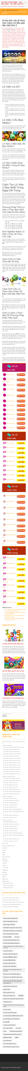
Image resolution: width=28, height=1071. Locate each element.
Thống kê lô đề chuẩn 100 (12, 10)
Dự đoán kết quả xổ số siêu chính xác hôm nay (13, 947)
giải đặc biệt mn (10, 501)
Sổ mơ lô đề (5, 843)
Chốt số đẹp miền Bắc (9, 924)
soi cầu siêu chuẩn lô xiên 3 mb (10, 784)
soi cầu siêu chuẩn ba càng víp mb (11, 749)
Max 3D (5, 863)
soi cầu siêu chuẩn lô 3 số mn (10, 830)
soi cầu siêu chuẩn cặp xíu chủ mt (11, 800)
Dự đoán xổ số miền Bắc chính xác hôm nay (12, 970)
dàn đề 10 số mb (10, 423)
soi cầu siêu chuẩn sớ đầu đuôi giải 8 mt (12, 809)
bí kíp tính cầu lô (21, 31)
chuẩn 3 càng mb (10, 465)
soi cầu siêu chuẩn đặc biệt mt (10, 802)
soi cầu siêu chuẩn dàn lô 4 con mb (11, 771)
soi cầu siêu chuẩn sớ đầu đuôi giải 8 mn (12, 832)
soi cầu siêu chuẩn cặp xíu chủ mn (11, 824)
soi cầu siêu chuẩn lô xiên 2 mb (10, 782)
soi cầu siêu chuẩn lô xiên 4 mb (10, 787)
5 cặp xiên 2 (13, 31)
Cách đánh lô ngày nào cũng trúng (12, 927)
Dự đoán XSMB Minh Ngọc (10, 957)
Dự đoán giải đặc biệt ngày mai (11, 943)
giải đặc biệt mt (10, 563)
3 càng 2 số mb (10, 470)
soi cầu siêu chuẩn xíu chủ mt (10, 817)
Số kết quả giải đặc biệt (16, 1031)
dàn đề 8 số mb (10, 418)
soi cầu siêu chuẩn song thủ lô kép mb (12, 791)
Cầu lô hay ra (7, 38)
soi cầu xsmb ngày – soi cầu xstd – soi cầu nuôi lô (12, 3)
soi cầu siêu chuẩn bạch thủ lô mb (11, 756)
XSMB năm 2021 (7, 1037)
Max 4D (5, 865)
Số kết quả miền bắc (8, 883)
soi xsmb (18, 1028)
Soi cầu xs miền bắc (7, 745)
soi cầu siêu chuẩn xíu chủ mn (10, 841)
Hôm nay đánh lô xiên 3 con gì (14, 39)
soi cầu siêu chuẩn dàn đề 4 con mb (11, 760)
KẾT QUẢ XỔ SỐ (6, 857)
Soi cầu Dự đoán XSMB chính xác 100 (13, 1015)
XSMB (3, 850)
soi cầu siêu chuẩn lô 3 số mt (10, 807)
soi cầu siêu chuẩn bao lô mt (10, 798)
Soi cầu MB (6, 1022)
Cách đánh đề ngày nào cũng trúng (12, 930)
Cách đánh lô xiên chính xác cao (17, 34)
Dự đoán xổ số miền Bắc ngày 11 (11, 974)
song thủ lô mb (10, 384)
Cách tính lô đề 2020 (17, 35)
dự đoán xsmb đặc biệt (9, 963)
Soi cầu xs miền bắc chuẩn (8, 776)
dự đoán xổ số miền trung (10, 986)
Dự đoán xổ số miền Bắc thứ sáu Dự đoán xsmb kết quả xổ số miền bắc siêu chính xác (12, 982)
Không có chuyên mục (9, 995)
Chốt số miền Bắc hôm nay (10, 921)
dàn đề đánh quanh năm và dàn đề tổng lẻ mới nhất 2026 (14, 671)
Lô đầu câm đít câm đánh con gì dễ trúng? (14, 644)
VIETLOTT (4, 859)
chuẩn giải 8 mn (10, 507)
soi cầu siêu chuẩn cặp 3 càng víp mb (12, 758)
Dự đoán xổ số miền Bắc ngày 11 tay (12, 977)
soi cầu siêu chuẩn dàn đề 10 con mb (12, 767)
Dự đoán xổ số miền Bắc (9, 966)
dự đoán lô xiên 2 (7, 950)
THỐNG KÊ (5, 870)
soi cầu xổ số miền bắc (9, 1025)
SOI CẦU (4, 872)
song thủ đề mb (10, 405)
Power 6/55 (5, 867)
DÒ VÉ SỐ (4, 874)
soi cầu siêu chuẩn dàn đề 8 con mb (11, 765)
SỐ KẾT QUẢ (5, 881)
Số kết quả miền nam (8, 887)
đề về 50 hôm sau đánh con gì (11, 1046)
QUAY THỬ (5, 879)
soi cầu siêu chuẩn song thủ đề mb (11, 789)
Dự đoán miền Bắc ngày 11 (10, 954)
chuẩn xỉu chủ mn (11, 495)
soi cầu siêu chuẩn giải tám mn (10, 828)
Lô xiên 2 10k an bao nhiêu (18, 42)
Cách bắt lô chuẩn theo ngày (9, 32)
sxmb (4, 1031)
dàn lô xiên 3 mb (10, 456)
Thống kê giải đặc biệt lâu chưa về (12, 1034)
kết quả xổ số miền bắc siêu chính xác (13, 998)
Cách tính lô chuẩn (6, 35)
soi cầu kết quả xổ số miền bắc (11, 1018)
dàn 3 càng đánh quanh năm (10, 933)
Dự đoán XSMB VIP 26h (9, 960)
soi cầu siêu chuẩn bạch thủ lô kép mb (12, 753)
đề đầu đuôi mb (10, 479)
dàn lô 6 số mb (10, 443)
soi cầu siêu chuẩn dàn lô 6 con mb (11, 773)
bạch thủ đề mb (10, 401)
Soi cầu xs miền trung (7, 796)
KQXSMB (21, 995)
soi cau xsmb (6, 1009)
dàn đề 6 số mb (10, 414)
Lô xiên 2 (9, 42)
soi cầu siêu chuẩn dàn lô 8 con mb (11, 778)
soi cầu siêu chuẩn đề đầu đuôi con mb (12, 780)
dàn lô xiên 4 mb (10, 461)
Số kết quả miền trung (8, 885)
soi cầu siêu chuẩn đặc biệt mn (10, 826)
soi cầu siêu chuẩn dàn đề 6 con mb (11, 762)
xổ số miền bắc (7, 1040)
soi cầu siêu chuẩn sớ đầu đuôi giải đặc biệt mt (13, 812)
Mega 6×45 (5, 861)
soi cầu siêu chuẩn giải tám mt (10, 804)
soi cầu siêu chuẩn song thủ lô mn (11, 838)
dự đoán (17, 937)
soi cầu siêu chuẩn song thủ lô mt (11, 815)
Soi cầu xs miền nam (7, 820)
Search (4, 716)
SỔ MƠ (4, 876)
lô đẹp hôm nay (7, 1001)
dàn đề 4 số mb (10, 410)
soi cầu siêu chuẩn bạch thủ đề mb (11, 751)
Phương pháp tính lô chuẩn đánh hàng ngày (12, 45)
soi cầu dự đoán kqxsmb (9, 1012)
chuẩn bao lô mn (10, 513)
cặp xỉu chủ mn (10, 519)
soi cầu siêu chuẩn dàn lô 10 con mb (11, 769)
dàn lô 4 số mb (10, 427)
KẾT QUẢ (4, 848)
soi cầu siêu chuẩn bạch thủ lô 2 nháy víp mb (13, 747)
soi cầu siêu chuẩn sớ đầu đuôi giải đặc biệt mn (13, 836)
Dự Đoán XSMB (7, 937)
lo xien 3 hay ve (6, 44)
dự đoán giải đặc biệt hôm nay (11, 940)
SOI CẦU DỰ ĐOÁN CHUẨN (14, 1067)
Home (3, 10)
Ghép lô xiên (6, 989)
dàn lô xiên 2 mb (10, 452)
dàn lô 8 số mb (10, 447)
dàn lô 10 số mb (10, 474)
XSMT (3, 854)
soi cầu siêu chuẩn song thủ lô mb (11, 793)
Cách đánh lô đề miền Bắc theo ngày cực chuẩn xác (14, 698)
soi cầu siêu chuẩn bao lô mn (10, 821)
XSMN (3, 852)
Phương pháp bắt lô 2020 (16, 44)
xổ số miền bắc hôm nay (9, 1043)
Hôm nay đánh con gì (8, 992)
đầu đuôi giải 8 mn (11, 530)
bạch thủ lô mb (10, 374)
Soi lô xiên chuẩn (7, 1028)
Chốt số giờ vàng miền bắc (10, 918)
